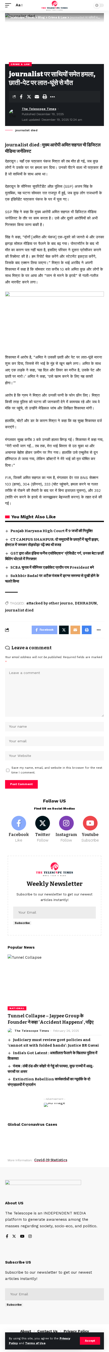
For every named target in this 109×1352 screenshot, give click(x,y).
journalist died (19, 610)
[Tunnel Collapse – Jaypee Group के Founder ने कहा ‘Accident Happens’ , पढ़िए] (54, 982)
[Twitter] (42, 829)
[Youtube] (90, 829)
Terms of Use (35, 1343)
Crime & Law (20, 64)
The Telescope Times (39, 109)
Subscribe (22, 923)
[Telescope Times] (54, 5)
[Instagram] (66, 829)
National (17, 1008)
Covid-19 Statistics (50, 1160)
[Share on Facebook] (21, 97)
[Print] (44, 97)
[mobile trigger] (9, 5)
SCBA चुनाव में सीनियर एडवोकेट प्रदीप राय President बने (52, 567)
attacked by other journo (49, 603)
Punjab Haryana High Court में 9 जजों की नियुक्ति (51, 531)
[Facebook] (19, 829)
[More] (52, 97)
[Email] (36, 97)
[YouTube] (22, 1236)
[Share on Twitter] (28, 97)
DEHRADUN (86, 603)
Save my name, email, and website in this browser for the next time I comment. (56, 770)
